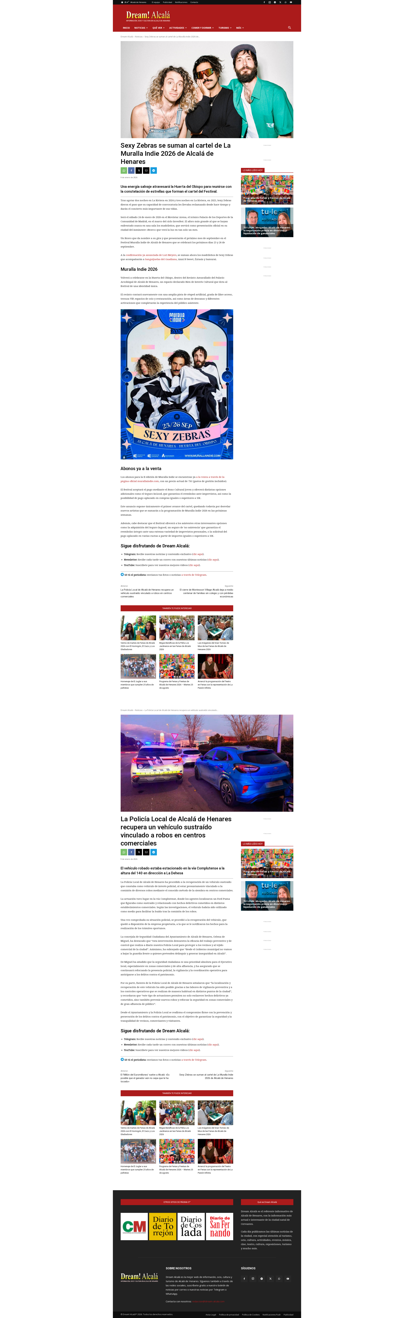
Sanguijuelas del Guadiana (161, 259)
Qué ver (157, 27)
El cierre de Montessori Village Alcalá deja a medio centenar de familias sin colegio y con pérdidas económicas (206, 593)
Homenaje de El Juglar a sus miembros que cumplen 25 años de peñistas (137, 684)
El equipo (156, 2)
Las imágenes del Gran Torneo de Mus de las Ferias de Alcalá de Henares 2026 (213, 646)
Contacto (194, 2)
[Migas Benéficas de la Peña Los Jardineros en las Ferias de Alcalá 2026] (177, 627)
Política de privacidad (229, 1314)
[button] (289, 28)
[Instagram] (269, 2)
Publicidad (167, 2)
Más (238, 27)
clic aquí (198, 554)
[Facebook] (264, 2)
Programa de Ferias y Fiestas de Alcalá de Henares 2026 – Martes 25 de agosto (176, 684)
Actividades (176, 27)
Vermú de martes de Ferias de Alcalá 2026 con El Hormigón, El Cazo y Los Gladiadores (138, 646)
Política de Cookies (251, 1314)
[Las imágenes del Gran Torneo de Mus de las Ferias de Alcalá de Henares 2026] (215, 627)
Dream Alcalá (127, 36)
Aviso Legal (211, 1314)
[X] (280, 2)
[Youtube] (291, 2)
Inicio (126, 27)
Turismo (223, 27)
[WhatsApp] (285, 2)
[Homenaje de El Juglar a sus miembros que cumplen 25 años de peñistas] (138, 666)
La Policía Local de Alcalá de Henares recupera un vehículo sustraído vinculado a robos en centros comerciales (147, 593)
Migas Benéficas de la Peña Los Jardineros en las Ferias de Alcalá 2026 (175, 646)
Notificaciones (181, 2)
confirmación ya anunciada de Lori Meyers (151, 255)
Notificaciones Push (272, 1314)
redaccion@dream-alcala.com (208, 1301)
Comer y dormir (201, 27)
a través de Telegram (193, 574)
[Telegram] (274, 2)
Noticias (139, 27)
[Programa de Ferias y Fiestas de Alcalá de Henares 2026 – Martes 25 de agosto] (177, 666)
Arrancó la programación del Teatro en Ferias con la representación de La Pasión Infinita (215, 684)
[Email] (146, 170)
